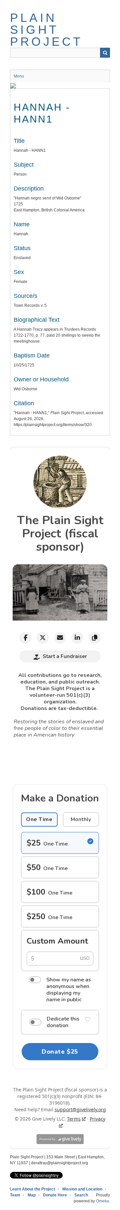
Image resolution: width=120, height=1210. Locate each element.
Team (15, 1195)
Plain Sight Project (46, 29)
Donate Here (55, 1195)
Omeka (102, 1201)
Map (32, 1195)
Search (105, 53)
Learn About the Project (32, 1189)
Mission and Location (82, 1189)
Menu (19, 76)
